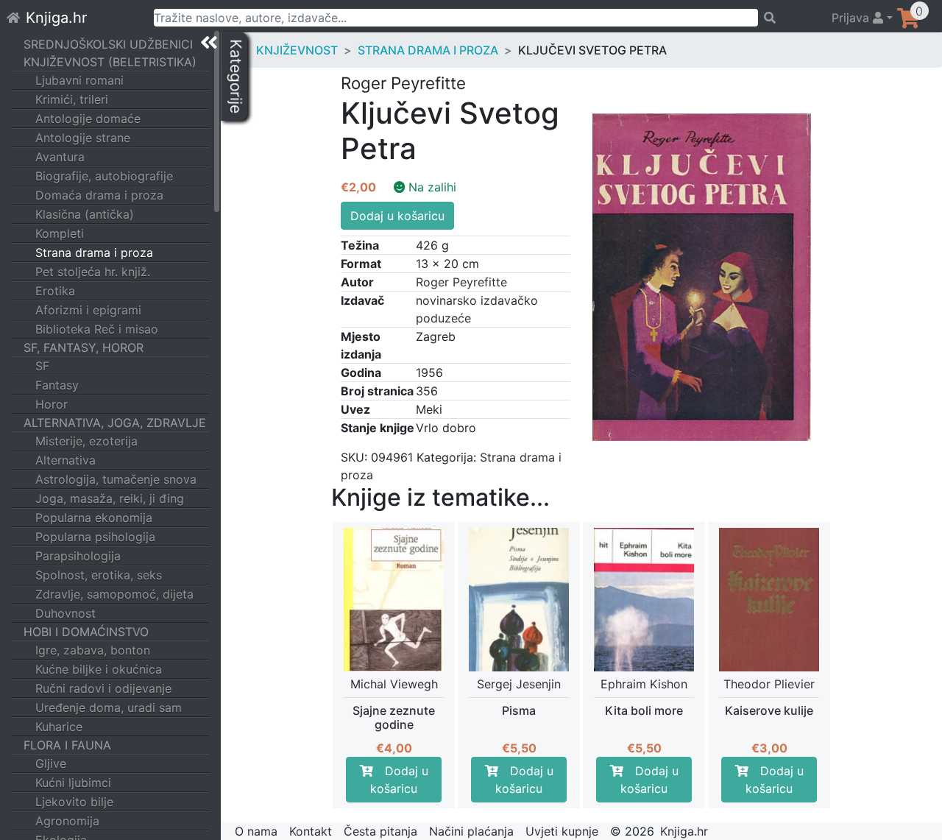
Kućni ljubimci (73, 782)
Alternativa (65, 460)
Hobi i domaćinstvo (86, 631)
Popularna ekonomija (93, 517)
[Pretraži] (788, 17)
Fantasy (57, 385)
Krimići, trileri (71, 99)
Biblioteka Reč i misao (96, 329)
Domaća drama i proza (99, 195)
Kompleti (59, 233)
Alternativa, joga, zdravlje (115, 422)
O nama (256, 831)
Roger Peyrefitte (461, 282)
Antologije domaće (88, 118)
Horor (51, 404)
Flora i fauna (67, 745)
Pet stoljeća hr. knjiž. (92, 271)
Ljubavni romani (79, 80)
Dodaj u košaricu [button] (399, 779)
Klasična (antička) (84, 214)
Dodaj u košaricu (397, 215)
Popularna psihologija (95, 536)
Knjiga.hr (56, 18)
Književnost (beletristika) (110, 61)
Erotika (55, 290)
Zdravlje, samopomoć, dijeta (114, 594)
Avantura (60, 156)
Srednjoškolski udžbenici (108, 44)
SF (42, 366)
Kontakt (310, 831)
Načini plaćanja (471, 831)
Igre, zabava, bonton (92, 650)
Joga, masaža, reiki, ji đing (109, 498)
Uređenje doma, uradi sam (108, 707)
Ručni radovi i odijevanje (103, 688)
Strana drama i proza (94, 252)
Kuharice (58, 726)
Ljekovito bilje (74, 801)
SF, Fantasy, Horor (84, 347)
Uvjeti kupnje (561, 831)
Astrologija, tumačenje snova (115, 479)
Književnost (297, 50)
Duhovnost (65, 613)
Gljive (50, 763)
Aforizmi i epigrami (88, 310)
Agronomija (67, 820)
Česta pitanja (380, 831)
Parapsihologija (78, 555)
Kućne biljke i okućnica (98, 669)
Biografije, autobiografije (104, 176)
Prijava (852, 17)
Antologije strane (82, 137)
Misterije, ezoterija (86, 441)
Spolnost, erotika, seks (98, 575)
